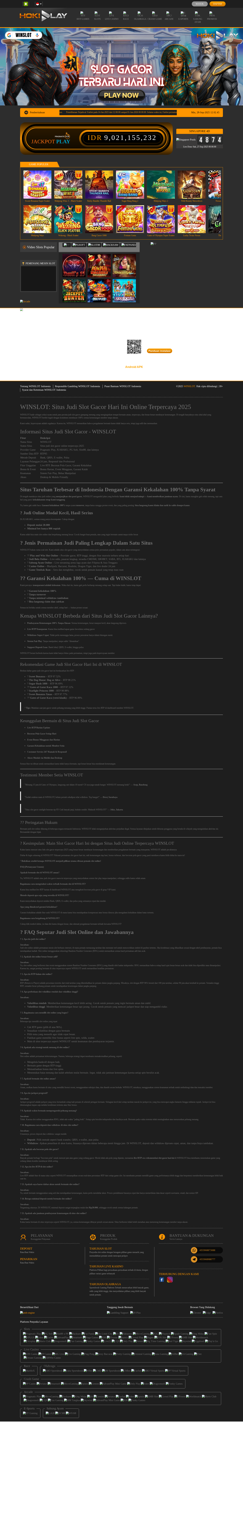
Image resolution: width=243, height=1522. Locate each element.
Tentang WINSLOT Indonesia (35, 386)
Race (126, 19)
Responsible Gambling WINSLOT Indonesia (77, 386)
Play (63, 141)
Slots (97, 19)
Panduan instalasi (159, 350)
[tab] (66, 245)
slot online (27, 965)
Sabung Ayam (197, 20)
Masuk (200, 4)
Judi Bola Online (38, 559)
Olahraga (140, 19)
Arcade (169, 19)
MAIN (39, 184)
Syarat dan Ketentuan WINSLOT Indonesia (44, 390)
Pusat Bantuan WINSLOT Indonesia (122, 386)
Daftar (217, 4)
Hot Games (83, 19)
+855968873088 (207, 1250)
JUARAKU (62, 449)
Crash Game (155, 19)
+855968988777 (207, 1259)
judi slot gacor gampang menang (81, 414)
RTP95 (43, 453)
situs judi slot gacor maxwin (51, 878)
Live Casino (111, 19)
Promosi (212, 19)
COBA (76, 262)
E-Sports (183, 19)
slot (25, 948)
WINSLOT (189, 386)
